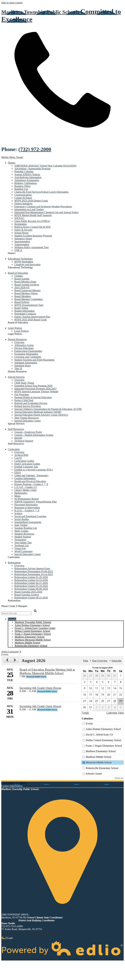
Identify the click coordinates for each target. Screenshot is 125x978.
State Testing (21, 525)
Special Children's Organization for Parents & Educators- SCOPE (48, 409)
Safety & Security (23, 229)
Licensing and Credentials (27, 356)
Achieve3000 (21, 455)
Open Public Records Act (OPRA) (32, 221)
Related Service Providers (27, 406)
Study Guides (21, 531)
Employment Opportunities (28, 351)
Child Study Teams (24, 382)
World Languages (23, 551)
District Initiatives (23, 203)
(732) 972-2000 (34, 149)
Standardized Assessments (27, 522)
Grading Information (24, 478)
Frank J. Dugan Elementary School (33, 634)
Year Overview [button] (100, 660)
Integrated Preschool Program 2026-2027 (35, 388)
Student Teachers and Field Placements (34, 359)
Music (17, 496)
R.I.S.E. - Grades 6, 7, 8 (26, 510)
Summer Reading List (25, 528)
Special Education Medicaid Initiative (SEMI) (37, 412)
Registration (20, 224)
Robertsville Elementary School (31, 645)
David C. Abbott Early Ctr (99, 734)
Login (7, 938)
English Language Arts (26, 466)
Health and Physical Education (30, 481)
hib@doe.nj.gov (9, 920)
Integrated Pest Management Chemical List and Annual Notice (46, 212)
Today (85, 713)
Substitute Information (25, 362)
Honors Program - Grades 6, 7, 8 (31, 484)
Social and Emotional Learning (30, 516)
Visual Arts (20, 548)
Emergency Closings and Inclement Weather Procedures (43, 206)
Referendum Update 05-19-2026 (31, 586)
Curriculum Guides (24, 461)
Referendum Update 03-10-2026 (31, 580)
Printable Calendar (23, 171)
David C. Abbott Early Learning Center (35, 628)
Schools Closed (94, 773)
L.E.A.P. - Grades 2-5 (25, 487)
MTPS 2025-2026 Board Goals (30, 319)
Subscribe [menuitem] (116, 660)
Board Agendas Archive (26, 594)
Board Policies (21, 302)
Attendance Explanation (26, 180)
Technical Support (23, 440)
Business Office (22, 186)
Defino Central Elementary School (32, 631)
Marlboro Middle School (27, 642)
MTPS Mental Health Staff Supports (33, 215)
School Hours (21, 232)
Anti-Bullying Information (27, 177)
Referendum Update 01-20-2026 (31, 577)
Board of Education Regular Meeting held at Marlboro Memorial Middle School (47, 671)
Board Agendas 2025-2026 (28, 591)
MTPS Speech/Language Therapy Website (36, 391)
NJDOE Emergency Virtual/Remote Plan (35, 501)
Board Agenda (21, 278)
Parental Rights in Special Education (33, 397)
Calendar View (115, 713)
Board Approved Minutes (27, 290)
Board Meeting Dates (25, 281)
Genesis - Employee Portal (28, 432)
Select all (119, 778)
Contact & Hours (23, 197)
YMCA (18, 250)
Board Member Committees (28, 299)
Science (18, 513)
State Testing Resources (26, 417)
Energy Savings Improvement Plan (32, 316)
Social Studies (21, 519)
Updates (18, 275)
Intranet (18, 438)
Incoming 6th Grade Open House (40, 688)
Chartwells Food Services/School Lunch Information (41, 192)
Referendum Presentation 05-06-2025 (33, 571)
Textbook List (21, 545)
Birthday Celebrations (25, 183)
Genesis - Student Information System (33, 435)
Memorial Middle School (98, 762)
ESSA (17, 472)
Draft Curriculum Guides (27, 463)
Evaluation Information (26, 354)
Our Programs (21, 394)
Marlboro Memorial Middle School (33, 639)
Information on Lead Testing (29, 209)
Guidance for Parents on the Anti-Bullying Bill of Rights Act (32, 935)
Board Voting (21, 308)
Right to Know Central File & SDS (32, 227)
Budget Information (24, 310)
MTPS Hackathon (23, 261)
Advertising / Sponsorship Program (32, 168)
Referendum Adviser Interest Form (32, 568)
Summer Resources (24, 533)
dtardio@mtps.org (10, 932)
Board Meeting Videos (26, 293)
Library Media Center (25, 490)
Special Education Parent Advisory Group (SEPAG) (41, 414)
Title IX (18, 368)
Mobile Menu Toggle (12, 157)
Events (89, 723)
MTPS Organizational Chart (28, 305)
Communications (23, 194)
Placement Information (26, 504)
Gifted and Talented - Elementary (31, 475)
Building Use (21, 189)
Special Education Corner (27, 420)
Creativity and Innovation (27, 264)
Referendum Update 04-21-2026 (31, 583)
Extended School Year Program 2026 (33, 385)
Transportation (21, 244)
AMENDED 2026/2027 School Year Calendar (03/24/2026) (45, 165)
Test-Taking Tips (23, 542)
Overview (19, 342)
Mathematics (20, 493)
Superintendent (22, 241)
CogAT (18, 458)
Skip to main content (11, 2)
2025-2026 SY (22, 287)
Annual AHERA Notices (27, 174)
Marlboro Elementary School (29, 636)
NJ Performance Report (26, 498)
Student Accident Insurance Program (33, 235)
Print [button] (85, 660)
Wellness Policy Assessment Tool (31, 247)
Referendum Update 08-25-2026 (31, 597)
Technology (20, 539)
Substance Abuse (23, 238)
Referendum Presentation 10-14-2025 (33, 574)
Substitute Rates (22, 365)
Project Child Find (23, 400)
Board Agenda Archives (26, 284)
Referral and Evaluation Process (30, 403)
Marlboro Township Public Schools (33, 622)
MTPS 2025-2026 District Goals (31, 200)
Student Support (22, 536)
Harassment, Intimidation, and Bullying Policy (45, 932)
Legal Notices (21, 331)
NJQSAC (19, 218)
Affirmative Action (24, 345)
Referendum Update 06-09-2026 (31, 589)
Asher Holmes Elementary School (32, 625)
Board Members (22, 296)
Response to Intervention (27, 507)
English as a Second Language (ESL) (33, 469)
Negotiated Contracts (25, 313)
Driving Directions (24, 348)
